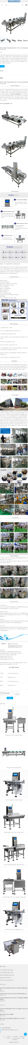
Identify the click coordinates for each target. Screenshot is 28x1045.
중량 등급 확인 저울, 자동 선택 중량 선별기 (14, 832)
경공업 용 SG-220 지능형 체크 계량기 (14, 735)
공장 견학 (15, 1036)
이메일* (2, 673)
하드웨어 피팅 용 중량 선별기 (7, 980)
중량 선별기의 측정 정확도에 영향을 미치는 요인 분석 (12, 1018)
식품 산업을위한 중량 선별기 (6, 970)
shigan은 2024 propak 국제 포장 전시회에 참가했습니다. (13, 993)
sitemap (15, 1039)
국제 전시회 (22, 1036)
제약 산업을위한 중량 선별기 (6, 972)
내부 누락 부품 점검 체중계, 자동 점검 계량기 (14, 864)
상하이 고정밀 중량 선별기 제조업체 (14, 800)
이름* (1, 677)
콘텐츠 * (2, 685)
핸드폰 (1, 681)
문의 (2, 66)
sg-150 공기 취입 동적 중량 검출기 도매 (14, 929)
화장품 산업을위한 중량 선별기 (7, 975)
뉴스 (4, 1036)
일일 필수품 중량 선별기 (5, 977)
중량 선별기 (17, 1038)
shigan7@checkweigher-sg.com (10, 1030)
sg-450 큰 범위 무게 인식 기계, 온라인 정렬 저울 (14, 897)
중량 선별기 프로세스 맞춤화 (6, 1014)
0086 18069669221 (6, 1028)
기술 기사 (9, 1036)
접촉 (23, 1038)
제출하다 (10, 697)
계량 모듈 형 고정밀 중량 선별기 (14, 767)
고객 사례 (8, 1038)
